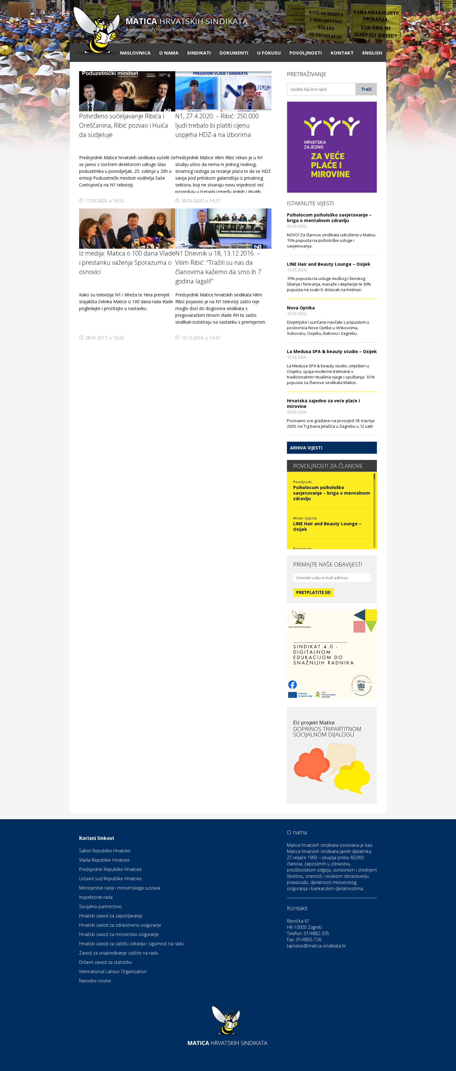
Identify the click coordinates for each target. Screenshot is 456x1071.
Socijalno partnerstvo (100, 906)
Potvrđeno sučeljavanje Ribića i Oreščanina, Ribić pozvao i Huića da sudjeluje (123, 125)
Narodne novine (95, 981)
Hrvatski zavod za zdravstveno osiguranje (120, 925)
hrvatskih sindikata (187, 24)
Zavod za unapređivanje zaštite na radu (118, 953)
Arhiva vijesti (306, 448)
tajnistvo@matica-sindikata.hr (316, 946)
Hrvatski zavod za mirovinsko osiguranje (119, 934)
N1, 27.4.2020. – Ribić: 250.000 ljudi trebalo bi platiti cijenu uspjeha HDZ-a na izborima (217, 125)
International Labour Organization (112, 971)
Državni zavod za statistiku (105, 962)
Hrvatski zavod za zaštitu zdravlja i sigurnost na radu (131, 943)
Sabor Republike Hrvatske (105, 851)
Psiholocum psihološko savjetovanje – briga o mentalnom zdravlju (329, 217)
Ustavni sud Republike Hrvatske (110, 878)
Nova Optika (301, 308)
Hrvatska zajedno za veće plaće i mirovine (323, 403)
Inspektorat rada (96, 897)
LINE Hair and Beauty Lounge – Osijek (328, 264)
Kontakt (342, 53)
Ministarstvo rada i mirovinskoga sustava (119, 888)
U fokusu (269, 53)
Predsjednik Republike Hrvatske (110, 869)
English (372, 53)
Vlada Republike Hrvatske (104, 860)
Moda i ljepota (305, 518)
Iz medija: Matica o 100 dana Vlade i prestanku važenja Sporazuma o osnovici (127, 262)
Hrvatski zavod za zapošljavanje (110, 916)
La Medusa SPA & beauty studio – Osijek (332, 351)
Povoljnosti (305, 53)
